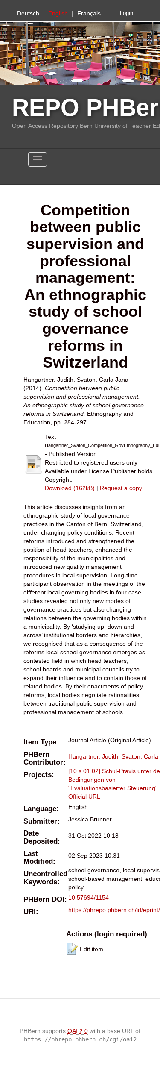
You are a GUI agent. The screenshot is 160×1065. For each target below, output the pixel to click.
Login (126, 13)
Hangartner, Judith (93, 756)
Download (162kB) (70, 488)
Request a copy (121, 488)
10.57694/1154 (88, 897)
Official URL (84, 796)
